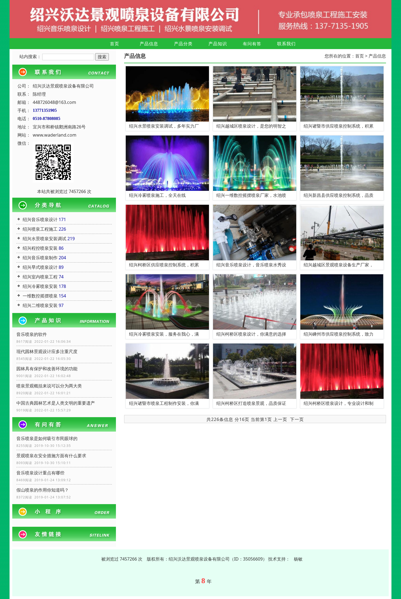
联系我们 (286, 44)
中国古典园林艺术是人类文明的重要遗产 (55, 403)
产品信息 (149, 44)
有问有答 (252, 44)
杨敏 (298, 559)
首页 (114, 44)
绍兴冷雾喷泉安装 (40, 286)
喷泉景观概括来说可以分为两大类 (49, 386)
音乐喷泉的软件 (31, 334)
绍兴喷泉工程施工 (40, 229)
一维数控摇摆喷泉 (40, 296)
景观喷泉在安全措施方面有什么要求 (51, 456)
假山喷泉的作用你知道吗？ (42, 490)
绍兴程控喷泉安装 (40, 248)
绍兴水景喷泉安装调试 (44, 239)
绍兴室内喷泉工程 (40, 277)
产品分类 (183, 44)
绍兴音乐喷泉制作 (40, 258)
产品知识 (217, 44)
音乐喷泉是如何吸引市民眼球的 (46, 438)
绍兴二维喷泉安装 (40, 305)
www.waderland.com (54, 135)
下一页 (297, 419)
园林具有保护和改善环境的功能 (46, 369)
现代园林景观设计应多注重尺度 (46, 351)
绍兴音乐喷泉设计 (40, 219)
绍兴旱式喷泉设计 (40, 267)
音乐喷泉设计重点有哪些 (40, 473)
